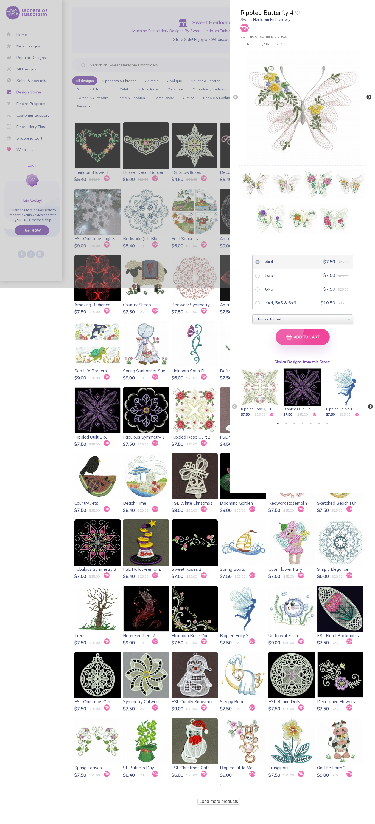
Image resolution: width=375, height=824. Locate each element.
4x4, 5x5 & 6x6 (280, 302)
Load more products (218, 801)
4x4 (268, 261)
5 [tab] (311, 423)
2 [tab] (286, 423)
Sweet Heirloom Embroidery (265, 19)
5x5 (268, 275)
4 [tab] (302, 423)
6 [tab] (319, 423)
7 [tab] (327, 423)
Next (369, 97)
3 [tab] (294, 423)
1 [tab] (278, 423)
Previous (235, 97)
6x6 (268, 288)
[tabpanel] (261, 392)
